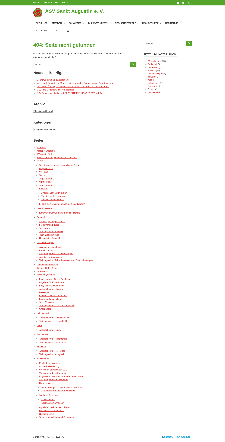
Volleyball (42, 31)
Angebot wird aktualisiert (51, 257)
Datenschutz (183, 437)
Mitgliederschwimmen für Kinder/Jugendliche (61, 376)
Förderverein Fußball (49, 225)
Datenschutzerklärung (47, 264)
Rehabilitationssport (48, 250)
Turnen (151, 89)
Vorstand (43, 172)
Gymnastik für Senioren (48, 268)
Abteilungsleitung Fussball (52, 221)
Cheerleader (45, 309)
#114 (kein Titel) (44, 154)
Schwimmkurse (46, 383)
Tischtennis (171, 23)
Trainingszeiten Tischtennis (52, 342)
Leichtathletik (150, 23)
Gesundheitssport (125, 23)
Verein (36, 3)
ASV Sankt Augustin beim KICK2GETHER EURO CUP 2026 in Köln (69, 93)
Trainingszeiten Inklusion (53, 196)
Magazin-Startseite (46, 151)
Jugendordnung (46, 178)
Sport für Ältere (46, 302)
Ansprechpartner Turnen (51, 289)
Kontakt (66, 3)
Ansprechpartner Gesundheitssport (56, 253)
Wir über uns (45, 182)
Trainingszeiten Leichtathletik (53, 321)
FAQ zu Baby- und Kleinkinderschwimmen (61, 387)
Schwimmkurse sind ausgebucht (52, 80)
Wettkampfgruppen (48, 395)
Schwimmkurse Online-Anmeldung (58, 390)
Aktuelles (41, 23)
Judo (58, 31)
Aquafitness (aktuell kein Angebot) (55, 407)
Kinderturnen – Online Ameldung (54, 279)
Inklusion (43, 188)
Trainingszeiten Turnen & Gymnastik (56, 305)
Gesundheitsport (155, 74)
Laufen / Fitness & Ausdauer (53, 295)
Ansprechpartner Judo (50, 330)
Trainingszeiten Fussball (51, 231)
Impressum (42, 271)
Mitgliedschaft (51, 3)
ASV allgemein (155, 61)
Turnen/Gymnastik (98, 23)
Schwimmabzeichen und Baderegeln (56, 417)
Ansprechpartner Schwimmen (53, 379)
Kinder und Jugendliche (50, 299)
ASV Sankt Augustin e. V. (74, 11)
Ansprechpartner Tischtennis (53, 339)
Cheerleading (154, 67)
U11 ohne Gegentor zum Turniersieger (55, 90)
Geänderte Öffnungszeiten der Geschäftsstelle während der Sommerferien (73, 86)
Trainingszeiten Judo (49, 235)
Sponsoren (44, 228)
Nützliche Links (46, 414)
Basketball (44, 292)
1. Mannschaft (48, 399)
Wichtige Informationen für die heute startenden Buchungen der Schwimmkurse (75, 83)
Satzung (43, 175)
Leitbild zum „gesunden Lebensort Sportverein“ (62, 204)
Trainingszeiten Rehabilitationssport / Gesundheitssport (66, 260)
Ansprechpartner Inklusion (54, 193)
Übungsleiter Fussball (49, 238)
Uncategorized (154, 92)
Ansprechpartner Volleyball (52, 351)
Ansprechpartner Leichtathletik (54, 318)
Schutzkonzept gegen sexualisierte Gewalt (60, 165)
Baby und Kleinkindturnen (51, 286)
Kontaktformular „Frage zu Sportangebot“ (57, 157)
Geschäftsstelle (44, 208)
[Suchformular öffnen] (68, 30)
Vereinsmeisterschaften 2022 (53, 370)
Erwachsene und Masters (51, 410)
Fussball (57, 23)
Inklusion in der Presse (52, 199)
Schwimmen (75, 23)
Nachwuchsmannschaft (52, 403)
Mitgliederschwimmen (49, 363)
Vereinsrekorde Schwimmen (52, 373)
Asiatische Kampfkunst (50, 247)
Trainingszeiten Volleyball (51, 354)
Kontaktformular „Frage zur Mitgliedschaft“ (59, 213)
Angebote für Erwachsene (51, 282)
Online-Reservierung (49, 366)
